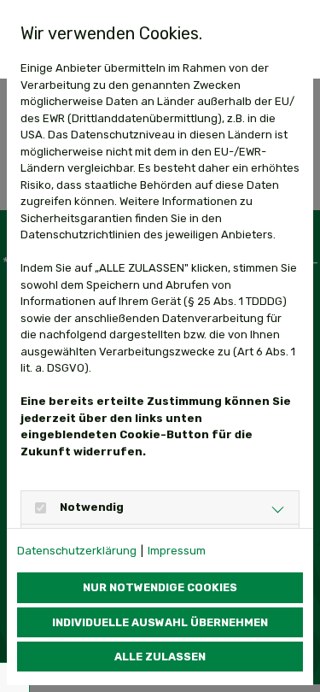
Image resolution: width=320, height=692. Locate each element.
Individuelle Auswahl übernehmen (160, 622)
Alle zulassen (160, 656)
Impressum (177, 550)
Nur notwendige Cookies (160, 587)
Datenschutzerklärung (77, 550)
